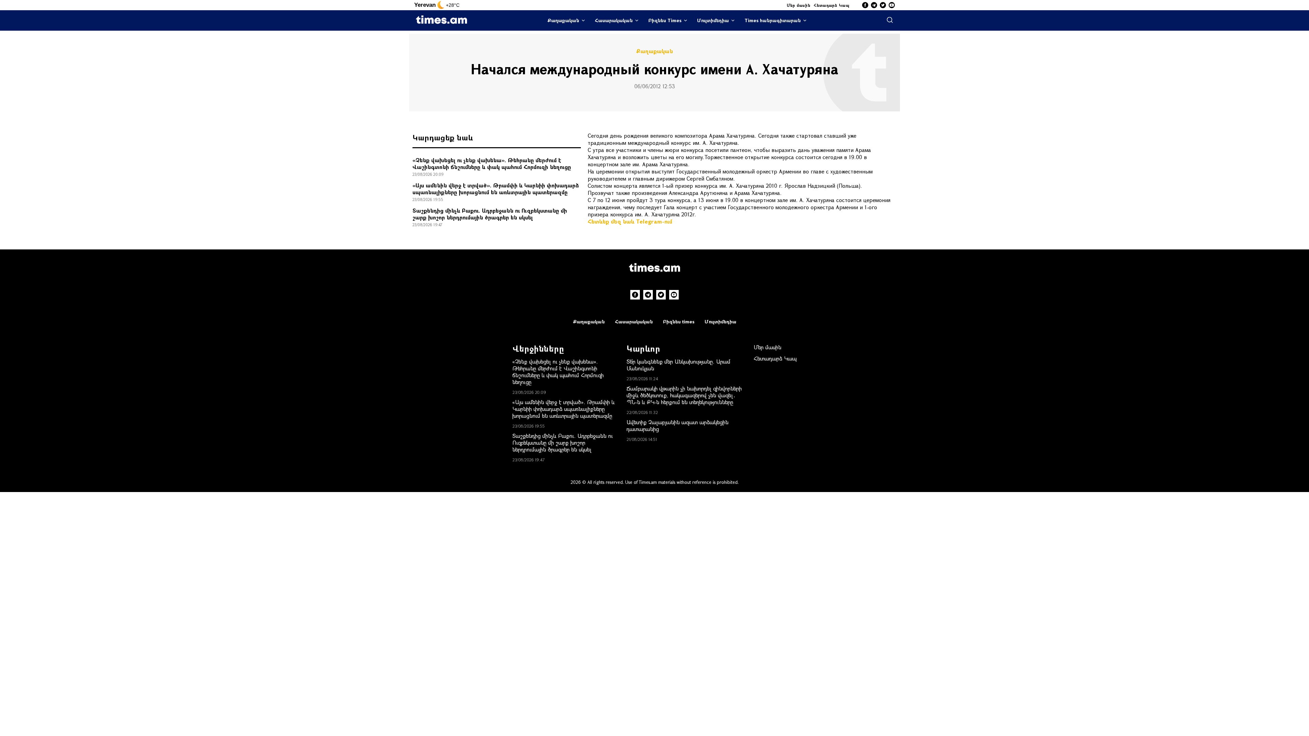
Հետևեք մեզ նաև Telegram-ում (630, 221)
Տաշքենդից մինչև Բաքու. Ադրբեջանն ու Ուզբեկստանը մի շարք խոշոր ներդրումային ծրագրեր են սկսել (489, 214)
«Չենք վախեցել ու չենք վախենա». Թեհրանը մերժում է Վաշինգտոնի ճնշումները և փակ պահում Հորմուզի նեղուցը (491, 163)
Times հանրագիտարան (772, 20)
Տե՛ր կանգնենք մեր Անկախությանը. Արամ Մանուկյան (679, 365)
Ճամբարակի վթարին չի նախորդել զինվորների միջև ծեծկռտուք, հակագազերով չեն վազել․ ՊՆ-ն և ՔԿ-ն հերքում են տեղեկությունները (684, 395)
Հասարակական (614, 20)
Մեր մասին (799, 5)
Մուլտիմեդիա (713, 20)
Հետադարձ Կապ (831, 5)
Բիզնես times (678, 321)
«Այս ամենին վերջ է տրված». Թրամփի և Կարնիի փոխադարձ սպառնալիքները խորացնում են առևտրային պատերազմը (495, 189)
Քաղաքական (563, 20)
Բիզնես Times (664, 20)
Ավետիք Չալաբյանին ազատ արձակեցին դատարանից (677, 425)
